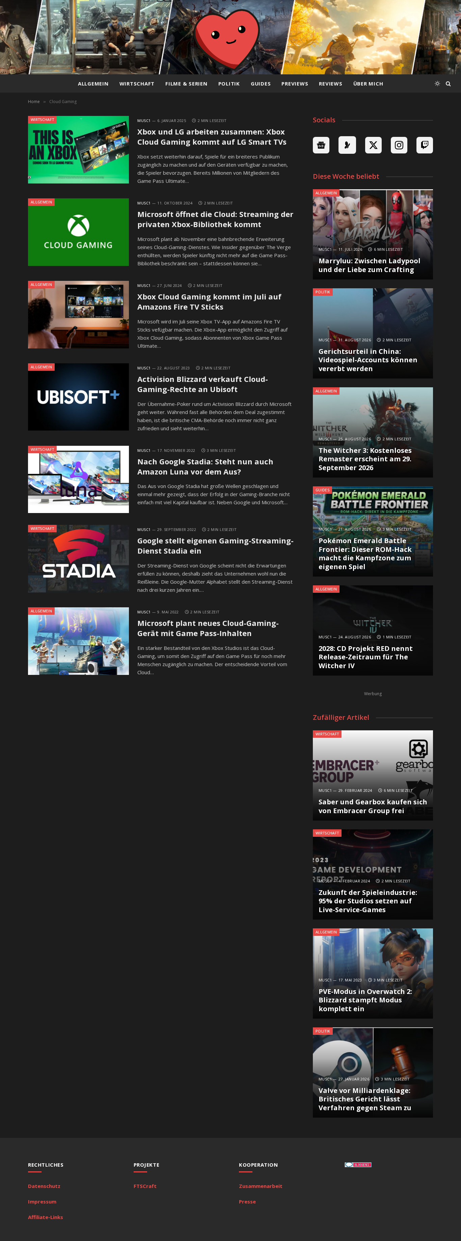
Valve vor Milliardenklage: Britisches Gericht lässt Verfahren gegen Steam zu (365, 1099)
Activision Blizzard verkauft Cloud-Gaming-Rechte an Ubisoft (202, 384)
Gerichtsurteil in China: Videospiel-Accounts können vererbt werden (368, 360)
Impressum (42, 1201)
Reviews (330, 83)
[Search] (447, 83)
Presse (247, 1201)
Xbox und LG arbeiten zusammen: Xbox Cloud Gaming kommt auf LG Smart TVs (212, 137)
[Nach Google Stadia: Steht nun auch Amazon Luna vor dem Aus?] (78, 479)
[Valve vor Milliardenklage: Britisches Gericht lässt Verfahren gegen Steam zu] (373, 1072)
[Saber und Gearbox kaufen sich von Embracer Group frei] (373, 775)
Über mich (368, 83)
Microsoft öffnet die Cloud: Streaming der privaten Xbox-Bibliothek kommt (215, 219)
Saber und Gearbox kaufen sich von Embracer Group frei (373, 806)
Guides (261, 83)
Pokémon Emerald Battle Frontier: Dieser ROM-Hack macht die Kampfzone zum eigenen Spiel (365, 553)
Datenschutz (44, 1186)
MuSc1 (144, 120)
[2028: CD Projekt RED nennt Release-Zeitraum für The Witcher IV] (373, 630)
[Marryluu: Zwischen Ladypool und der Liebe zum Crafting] (373, 234)
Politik (229, 83)
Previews (294, 83)
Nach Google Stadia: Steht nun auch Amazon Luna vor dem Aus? (205, 467)
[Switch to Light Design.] (437, 83)
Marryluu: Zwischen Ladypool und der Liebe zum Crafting (370, 265)
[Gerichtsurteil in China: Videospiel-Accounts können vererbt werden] (373, 333)
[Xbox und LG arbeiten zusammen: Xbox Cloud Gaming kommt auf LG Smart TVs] (78, 150)
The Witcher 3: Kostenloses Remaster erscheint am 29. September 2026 (365, 459)
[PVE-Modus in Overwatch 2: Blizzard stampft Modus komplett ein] (373, 973)
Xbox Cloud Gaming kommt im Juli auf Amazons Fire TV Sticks (209, 302)
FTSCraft (145, 1186)
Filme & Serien (186, 83)
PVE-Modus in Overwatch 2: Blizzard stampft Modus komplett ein (365, 1000)
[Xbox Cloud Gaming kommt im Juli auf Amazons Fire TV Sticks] (78, 314)
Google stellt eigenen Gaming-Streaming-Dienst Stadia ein (215, 546)
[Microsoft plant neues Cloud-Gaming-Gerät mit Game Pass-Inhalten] (78, 641)
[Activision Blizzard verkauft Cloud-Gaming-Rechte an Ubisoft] (78, 397)
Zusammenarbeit (260, 1186)
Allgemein (93, 83)
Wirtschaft (137, 83)
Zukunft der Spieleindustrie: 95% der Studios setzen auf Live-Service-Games (368, 901)
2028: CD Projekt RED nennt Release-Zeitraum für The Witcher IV (366, 657)
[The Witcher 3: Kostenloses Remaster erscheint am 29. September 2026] (373, 432)
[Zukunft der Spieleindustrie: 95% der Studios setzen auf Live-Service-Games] (373, 874)
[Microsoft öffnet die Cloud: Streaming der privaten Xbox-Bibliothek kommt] (78, 232)
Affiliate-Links (45, 1217)
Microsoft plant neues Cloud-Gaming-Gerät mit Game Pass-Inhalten (208, 628)
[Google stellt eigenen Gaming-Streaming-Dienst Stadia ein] (78, 558)
